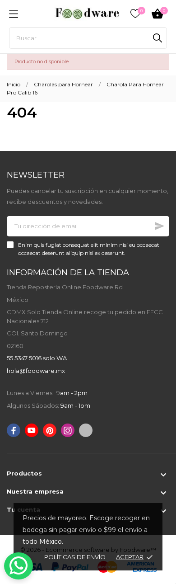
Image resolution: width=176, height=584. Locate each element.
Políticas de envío (75, 556)
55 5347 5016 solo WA (37, 358)
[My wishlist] (135, 13)
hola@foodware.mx (36, 370)
